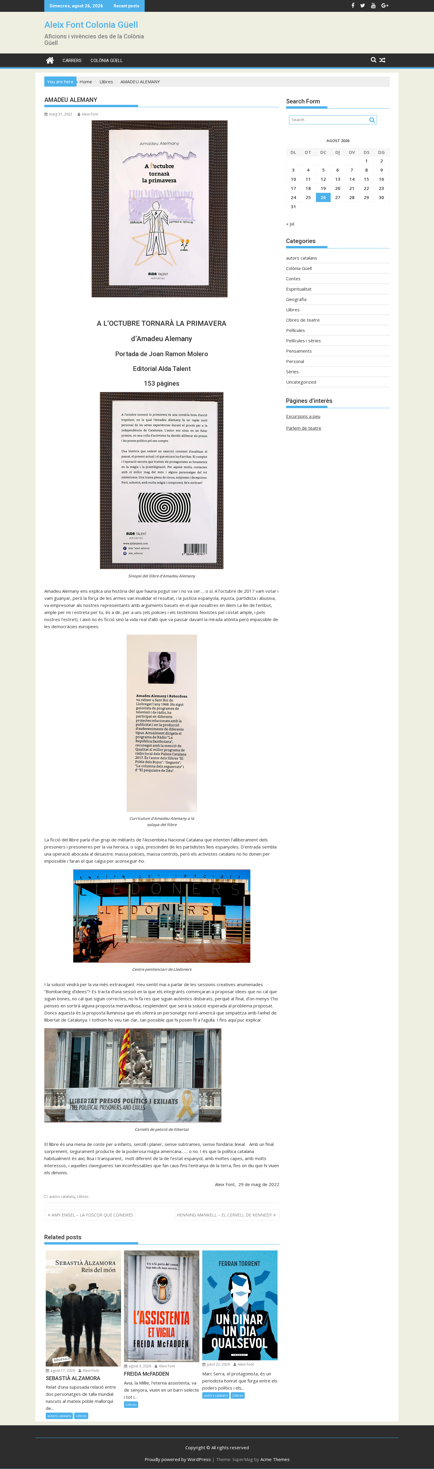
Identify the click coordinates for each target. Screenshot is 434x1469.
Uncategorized (301, 382)
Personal (295, 361)
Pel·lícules (295, 330)
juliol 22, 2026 (218, 1364)
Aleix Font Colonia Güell (91, 24)
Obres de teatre (303, 320)
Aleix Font (90, 114)
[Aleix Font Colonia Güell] (50, 59)
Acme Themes (275, 1459)
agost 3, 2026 (139, 1366)
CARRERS (72, 60)
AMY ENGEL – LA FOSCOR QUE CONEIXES (92, 1215)
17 (293, 188)
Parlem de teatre (303, 428)
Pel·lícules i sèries (303, 340)
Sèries (292, 371)
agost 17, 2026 (62, 1370)
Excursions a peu (303, 416)
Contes (293, 278)
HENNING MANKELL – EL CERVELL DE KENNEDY (224, 1215)
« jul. (290, 224)
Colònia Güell (107, 60)
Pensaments (299, 351)
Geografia (296, 299)
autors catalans (62, 1196)
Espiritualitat (298, 289)
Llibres (82, 1196)
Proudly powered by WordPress (178, 1459)
